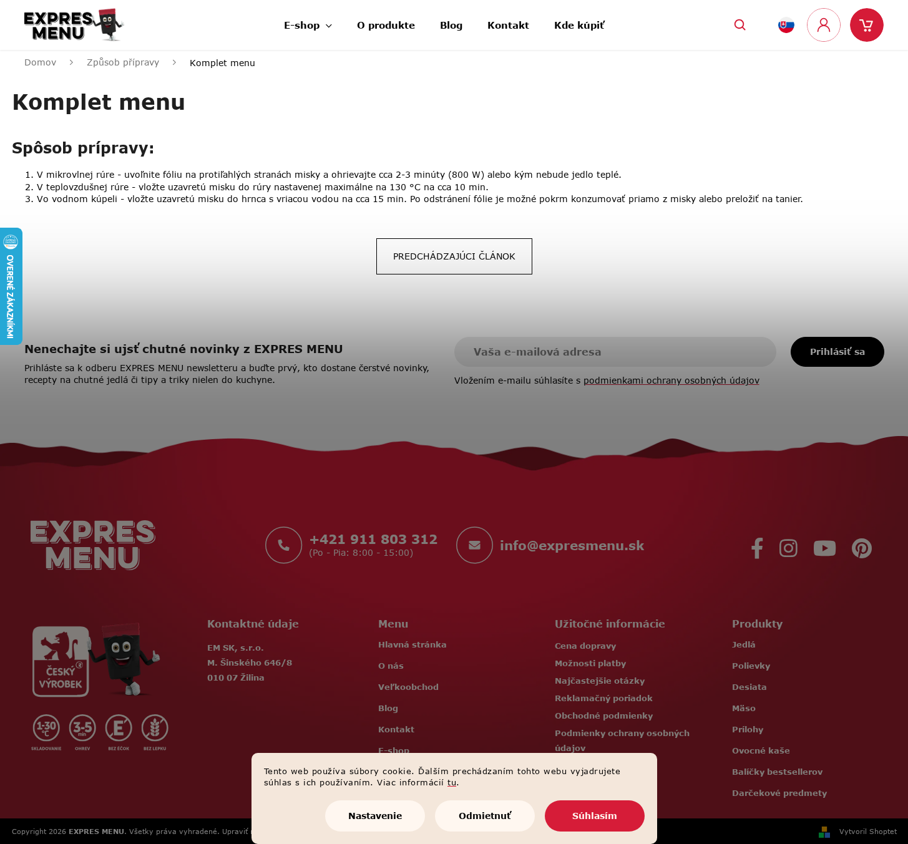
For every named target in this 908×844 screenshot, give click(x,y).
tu (451, 782)
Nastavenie (375, 815)
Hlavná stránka (412, 644)
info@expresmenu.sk (572, 545)
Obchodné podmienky (604, 715)
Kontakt (396, 729)
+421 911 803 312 (373, 538)
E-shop (393, 750)
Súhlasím (594, 815)
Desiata (749, 687)
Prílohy (747, 729)
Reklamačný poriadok (604, 698)
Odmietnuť (485, 815)
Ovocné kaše (761, 750)
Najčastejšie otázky (600, 681)
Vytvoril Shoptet (868, 831)
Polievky (751, 666)
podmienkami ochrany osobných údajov (671, 380)
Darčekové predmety (779, 793)
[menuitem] (307, 21)
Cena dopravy (585, 646)
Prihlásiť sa (837, 351)
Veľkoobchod (408, 687)
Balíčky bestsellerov (777, 772)
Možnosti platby (590, 663)
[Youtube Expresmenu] (824, 544)
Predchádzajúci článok (454, 256)
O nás (391, 666)
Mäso (744, 708)
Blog (388, 708)
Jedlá (744, 644)
